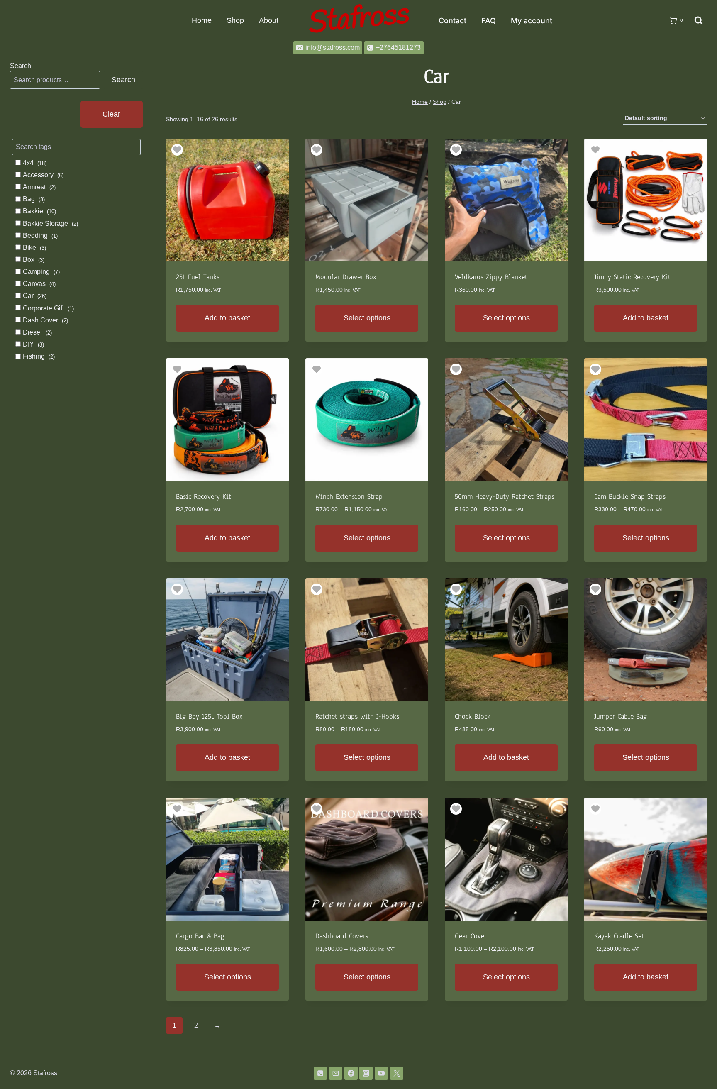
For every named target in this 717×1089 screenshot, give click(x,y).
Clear (111, 114)
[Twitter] (396, 1073)
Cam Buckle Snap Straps (630, 496)
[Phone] (320, 1073)
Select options (367, 318)
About (268, 20)
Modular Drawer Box (345, 277)
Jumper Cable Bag (620, 716)
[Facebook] (351, 1073)
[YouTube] (381, 1073)
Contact (452, 20)
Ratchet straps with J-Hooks (357, 716)
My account (531, 20)
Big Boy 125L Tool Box (209, 716)
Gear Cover (471, 936)
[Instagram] (366, 1073)
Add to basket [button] (227, 318)
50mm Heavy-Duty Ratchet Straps (504, 496)
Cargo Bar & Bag (200, 936)
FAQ (488, 20)
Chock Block (472, 716)
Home (202, 20)
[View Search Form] (698, 20)
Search (20, 65)
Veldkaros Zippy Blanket (491, 277)
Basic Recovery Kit (203, 496)
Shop (235, 20)
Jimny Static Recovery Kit (632, 277)
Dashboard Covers (341, 936)
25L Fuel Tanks (197, 277)
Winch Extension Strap (349, 496)
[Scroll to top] (697, 1061)
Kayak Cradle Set (619, 936)
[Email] (335, 1073)
